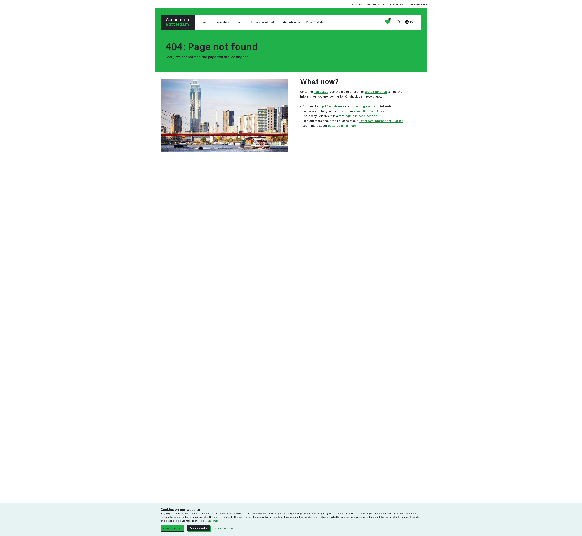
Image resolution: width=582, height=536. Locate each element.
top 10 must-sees (331, 106)
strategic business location (358, 116)
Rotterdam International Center (381, 120)
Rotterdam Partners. (342, 125)
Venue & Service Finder (370, 111)
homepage (321, 91)
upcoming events (363, 106)
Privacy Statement (209, 521)
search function (376, 91)
